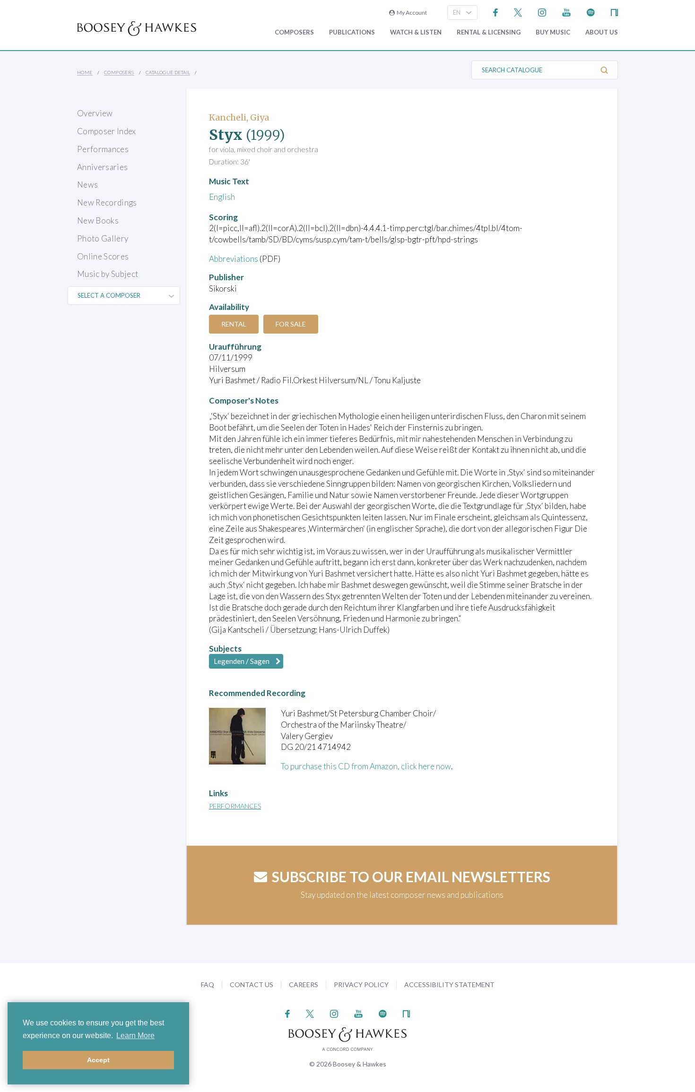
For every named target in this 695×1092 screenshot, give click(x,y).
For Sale (291, 324)
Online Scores (103, 256)
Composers (294, 32)
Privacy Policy (361, 984)
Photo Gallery (102, 238)
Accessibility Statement (449, 984)
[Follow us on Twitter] (518, 12)
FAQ (207, 984)
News (87, 184)
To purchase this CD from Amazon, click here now (366, 766)
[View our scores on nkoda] (614, 12)
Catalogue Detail (168, 72)
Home (85, 72)
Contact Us (251, 984)
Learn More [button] (135, 1036)
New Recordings (107, 202)
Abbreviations (233, 259)
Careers (303, 984)
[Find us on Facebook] (495, 12)
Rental (233, 324)
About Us (601, 32)
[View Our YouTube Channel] (566, 12)
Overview (95, 113)
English (222, 197)
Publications (352, 32)
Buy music (553, 32)
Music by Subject (107, 274)
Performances (103, 149)
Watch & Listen (416, 32)
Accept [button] (98, 1060)
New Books (98, 220)
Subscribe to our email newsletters (411, 876)
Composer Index (106, 131)
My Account (411, 12)
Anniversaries (102, 167)
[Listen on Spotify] (591, 12)
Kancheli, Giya (239, 117)
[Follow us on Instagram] (542, 12)
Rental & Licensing (489, 32)
